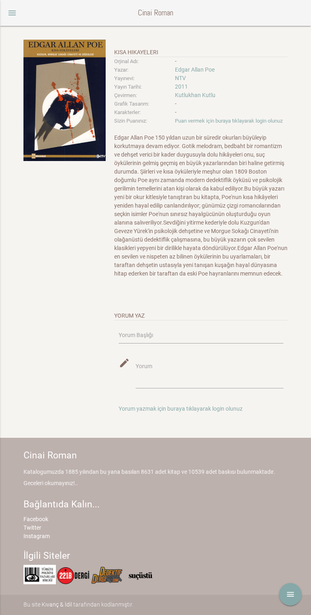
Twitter (32, 527)
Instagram (36, 536)
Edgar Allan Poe (195, 69)
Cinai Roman (155, 13)
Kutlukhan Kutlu (195, 95)
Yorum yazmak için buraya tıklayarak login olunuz (181, 408)
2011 (181, 86)
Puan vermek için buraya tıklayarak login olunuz (229, 121)
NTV (180, 78)
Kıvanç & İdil (57, 604)
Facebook (35, 519)
